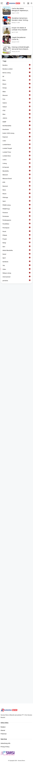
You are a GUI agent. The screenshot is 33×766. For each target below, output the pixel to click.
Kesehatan (16, 129)
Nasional (16, 186)
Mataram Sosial (16, 178)
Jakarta (16, 118)
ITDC (16, 110)
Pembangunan (16, 220)
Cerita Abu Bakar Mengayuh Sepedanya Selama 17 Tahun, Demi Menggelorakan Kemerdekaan (20, 10)
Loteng (16, 163)
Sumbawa (16, 261)
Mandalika (16, 171)
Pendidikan (16, 224)
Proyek (16, 239)
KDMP (16, 122)
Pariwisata (16, 216)
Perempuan (16, 227)
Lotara (16, 159)
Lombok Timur (16, 152)
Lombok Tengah (16, 148)
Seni (16, 246)
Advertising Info (5, 743)
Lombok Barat (16, 144)
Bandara (16, 65)
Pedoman (4, 734)
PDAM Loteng (16, 205)
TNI (16, 265)
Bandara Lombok (16, 69)
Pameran (16, 212)
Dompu (16, 88)
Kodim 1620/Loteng (16, 133)
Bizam (16, 84)
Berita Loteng (16, 72)
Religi (16, 242)
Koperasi (16, 137)
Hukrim (16, 103)
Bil (16, 76)
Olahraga (16, 197)
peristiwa (16, 280)
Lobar (16, 141)
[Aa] (8, 35)
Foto (16, 99)
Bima (16, 80)
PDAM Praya (16, 209)
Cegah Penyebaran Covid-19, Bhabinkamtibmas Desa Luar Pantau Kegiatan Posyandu (20, 38)
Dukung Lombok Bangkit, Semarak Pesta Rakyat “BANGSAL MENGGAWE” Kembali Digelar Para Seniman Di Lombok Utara (20, 48)
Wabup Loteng (16, 273)
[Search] (24, 3)
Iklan (16, 114)
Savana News (21, 760)
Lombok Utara (16, 156)
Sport (16, 258)
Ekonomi (16, 95)
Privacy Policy (5, 747)
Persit (16, 231)
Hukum (16, 106)
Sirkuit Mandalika (16, 250)
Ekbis (16, 91)
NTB (16, 182)
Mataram (16, 175)
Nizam (16, 193)
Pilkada (16, 235)
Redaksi (3, 727)
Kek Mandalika (16, 125)
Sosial (16, 254)
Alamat (3, 730)
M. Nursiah (16, 167)
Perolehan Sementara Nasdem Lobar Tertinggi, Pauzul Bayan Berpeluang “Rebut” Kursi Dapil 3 (20, 19)
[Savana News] (13, 3)
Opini (16, 201)
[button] (11, 43)
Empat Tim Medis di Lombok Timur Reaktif (19, 29)
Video (16, 269)
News (16, 190)
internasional (16, 277)
